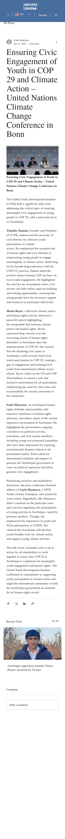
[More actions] (56, 42)
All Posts (8, 23)
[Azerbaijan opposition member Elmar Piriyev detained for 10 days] (33, 643)
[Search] (8, 15)
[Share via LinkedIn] (24, 603)
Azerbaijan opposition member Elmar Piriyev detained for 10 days (30, 668)
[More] (56, 15)
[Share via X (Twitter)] (16, 603)
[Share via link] (32, 603)
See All (55, 621)
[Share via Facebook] (8, 603)
